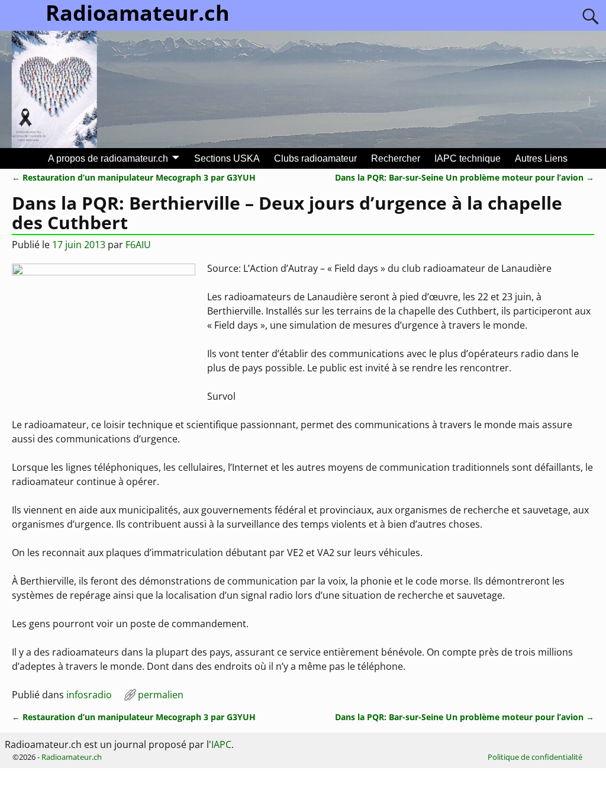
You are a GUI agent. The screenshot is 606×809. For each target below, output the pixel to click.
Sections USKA (227, 158)
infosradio (89, 694)
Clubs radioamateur (315, 158)
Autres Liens (541, 158)
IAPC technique (467, 158)
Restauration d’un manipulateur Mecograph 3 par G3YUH (134, 177)
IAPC (221, 744)
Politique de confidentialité (535, 757)
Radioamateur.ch (71, 757)
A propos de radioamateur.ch (108, 158)
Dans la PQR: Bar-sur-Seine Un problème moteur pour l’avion (464, 177)
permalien (160, 694)
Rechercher (395, 158)
